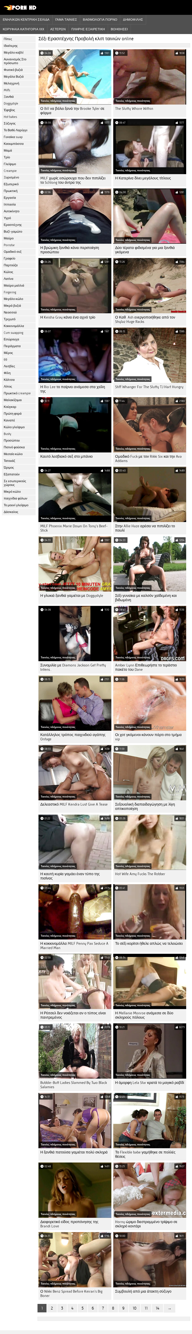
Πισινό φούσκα (14, 447)
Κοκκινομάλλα (14, 326)
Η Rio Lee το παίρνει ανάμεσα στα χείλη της (72, 389)
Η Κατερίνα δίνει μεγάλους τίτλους (143, 178)
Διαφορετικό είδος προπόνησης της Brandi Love (69, 1224)
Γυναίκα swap (13, 137)
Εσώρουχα (11, 339)
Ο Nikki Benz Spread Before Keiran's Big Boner (71, 1293)
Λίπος (8, 386)
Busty (7, 434)
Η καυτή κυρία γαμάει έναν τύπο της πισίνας (70, 876)
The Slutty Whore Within (134, 108)
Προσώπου (12, 440)
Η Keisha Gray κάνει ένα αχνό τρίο (67, 317)
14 (157, 1308)
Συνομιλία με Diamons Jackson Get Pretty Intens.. (73, 667)
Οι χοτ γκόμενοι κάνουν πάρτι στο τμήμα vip (148, 737)
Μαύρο (9, 238)
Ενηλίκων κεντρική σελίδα (26, 19)
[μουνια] (20, 9)
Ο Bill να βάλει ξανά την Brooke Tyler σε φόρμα (72, 110)
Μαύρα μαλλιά (14, 285)
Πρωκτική (10, 191)
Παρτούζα (11, 265)
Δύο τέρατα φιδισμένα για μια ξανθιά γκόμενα (145, 250)
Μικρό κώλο (12, 491)
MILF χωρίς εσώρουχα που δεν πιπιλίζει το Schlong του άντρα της (72, 180)
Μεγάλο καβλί (13, 52)
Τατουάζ (9, 461)
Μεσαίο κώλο (13, 454)
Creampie (10, 171)
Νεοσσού (10, 312)
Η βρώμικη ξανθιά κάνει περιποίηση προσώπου (69, 250)
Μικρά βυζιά (12, 305)
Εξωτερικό (11, 184)
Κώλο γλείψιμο (14, 427)
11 (146, 1308)
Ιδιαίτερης (11, 46)
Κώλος (8, 272)
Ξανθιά (9, 97)
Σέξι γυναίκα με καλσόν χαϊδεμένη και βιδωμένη (146, 597)
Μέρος (8, 353)
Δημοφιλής (133, 19)
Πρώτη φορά (13, 413)
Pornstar (9, 245)
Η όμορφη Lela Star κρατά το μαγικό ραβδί (149, 1083)
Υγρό (7, 218)
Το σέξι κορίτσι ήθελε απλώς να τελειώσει (149, 943)
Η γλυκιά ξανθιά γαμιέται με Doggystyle (71, 595)
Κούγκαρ (10, 407)
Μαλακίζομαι (13, 400)
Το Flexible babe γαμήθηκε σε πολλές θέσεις (145, 1154)
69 (5, 359)
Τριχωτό (9, 319)
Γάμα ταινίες (66, 19)
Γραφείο (9, 258)
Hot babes (10, 117)
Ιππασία (10, 204)
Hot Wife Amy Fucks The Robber (140, 874)
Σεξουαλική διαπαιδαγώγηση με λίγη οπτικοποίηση (145, 806)
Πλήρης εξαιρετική (88, 29)
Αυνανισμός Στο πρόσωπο (15, 61)
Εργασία (10, 198)
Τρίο (7, 157)
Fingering (10, 292)
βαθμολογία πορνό (100, 19)
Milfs (7, 90)
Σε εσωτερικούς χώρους (15, 483)
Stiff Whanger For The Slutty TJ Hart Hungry (149, 387)
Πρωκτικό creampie (17, 393)
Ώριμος (9, 467)
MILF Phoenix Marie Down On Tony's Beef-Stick (74, 528)
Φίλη (7, 373)
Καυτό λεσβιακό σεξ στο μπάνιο (66, 456)
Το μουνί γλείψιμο (16, 505)
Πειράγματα (12, 346)
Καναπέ (9, 420)
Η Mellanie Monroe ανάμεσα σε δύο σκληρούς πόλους (144, 1015)
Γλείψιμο (10, 164)
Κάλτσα (9, 380)
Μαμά (8, 150)
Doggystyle (11, 103)
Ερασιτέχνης (13, 225)
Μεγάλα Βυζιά (14, 76)
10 (134, 1308)
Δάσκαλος (11, 512)
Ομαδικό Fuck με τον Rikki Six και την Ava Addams (148, 458)
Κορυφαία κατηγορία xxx (23, 29)
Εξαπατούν (12, 474)
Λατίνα (8, 279)
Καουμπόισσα (14, 144)
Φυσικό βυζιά (13, 70)
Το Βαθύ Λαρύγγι (15, 130)
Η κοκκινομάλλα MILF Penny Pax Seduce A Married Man (74, 945)
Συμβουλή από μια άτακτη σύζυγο (143, 1291)
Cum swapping (13, 333)
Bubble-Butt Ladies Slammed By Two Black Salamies (73, 1085)
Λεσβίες (9, 366)
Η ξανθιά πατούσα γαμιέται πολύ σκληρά (74, 1152)
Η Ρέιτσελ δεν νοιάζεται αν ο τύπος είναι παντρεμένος (73, 1015)
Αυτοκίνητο (11, 211)
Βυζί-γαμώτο (13, 231)
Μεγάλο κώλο (13, 299)
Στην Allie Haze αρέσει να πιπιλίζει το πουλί (145, 528)
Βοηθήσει (119, 29)
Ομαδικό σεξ (13, 251)
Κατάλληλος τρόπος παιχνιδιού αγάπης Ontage (73, 737)
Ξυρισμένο (11, 177)
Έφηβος (9, 110)
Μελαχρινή (11, 83)
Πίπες (8, 39)
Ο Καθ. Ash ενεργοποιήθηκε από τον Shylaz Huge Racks (145, 319)
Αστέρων (58, 29)
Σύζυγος (10, 123)
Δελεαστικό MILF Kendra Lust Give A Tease (74, 804)
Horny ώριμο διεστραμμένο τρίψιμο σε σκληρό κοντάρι (146, 1224)
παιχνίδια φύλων (15, 498)
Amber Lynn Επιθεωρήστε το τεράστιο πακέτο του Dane (146, 667)
